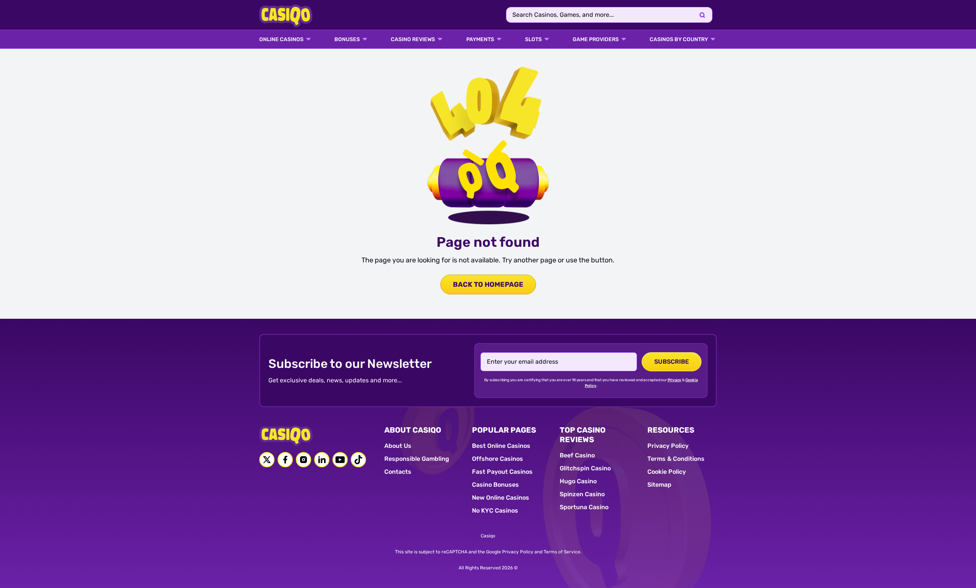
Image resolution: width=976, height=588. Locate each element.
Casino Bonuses (495, 484)
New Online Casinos (500, 497)
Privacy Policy (668, 445)
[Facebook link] (285, 459)
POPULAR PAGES (504, 430)
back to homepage (488, 284)
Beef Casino (577, 455)
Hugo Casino (578, 481)
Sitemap (659, 484)
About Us (397, 445)
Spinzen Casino (582, 494)
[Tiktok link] (358, 459)
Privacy (675, 380)
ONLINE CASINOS (281, 40)
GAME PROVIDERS (596, 40)
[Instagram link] (303, 459)
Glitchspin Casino (585, 468)
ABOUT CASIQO (412, 430)
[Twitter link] (266, 459)
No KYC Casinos (495, 510)
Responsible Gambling (416, 458)
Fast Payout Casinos (502, 471)
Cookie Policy (666, 471)
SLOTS (533, 40)
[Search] (702, 15)
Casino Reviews (413, 40)
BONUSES (347, 40)
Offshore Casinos (497, 458)
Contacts (397, 471)
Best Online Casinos (501, 445)
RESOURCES (670, 430)
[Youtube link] (340, 459)
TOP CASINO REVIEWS (582, 434)
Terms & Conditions (676, 458)
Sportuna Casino (584, 507)
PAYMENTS (480, 40)
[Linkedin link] (321, 459)
